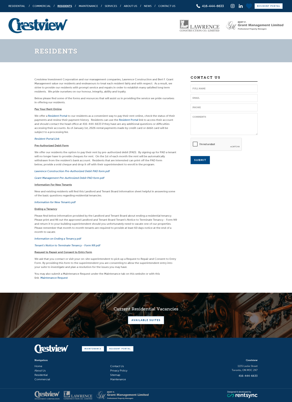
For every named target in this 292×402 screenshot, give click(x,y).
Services (111, 6)
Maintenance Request (54, 277)
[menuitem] (18, 6)
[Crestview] (38, 25)
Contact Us (166, 6)
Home (38, 366)
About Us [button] (130, 6)
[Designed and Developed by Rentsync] (242, 394)
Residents (64, 6)
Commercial (42, 6)
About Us (40, 370)
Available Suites (146, 320)
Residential (16, 6)
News (148, 6)
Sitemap (115, 375)
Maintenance (88, 6)
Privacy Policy (118, 370)
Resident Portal (268, 6)
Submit (200, 160)
